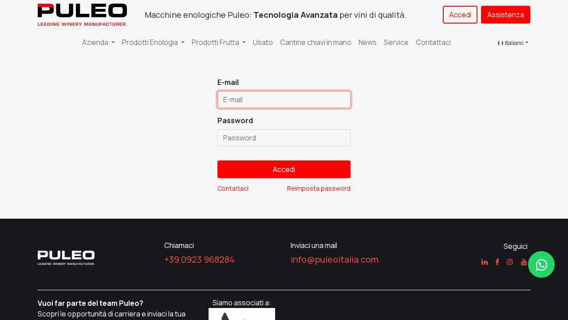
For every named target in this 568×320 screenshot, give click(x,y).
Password (235, 120)
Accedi (460, 15)
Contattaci (232, 188)
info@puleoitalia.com (335, 259)
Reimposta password (319, 188)
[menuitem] (262, 42)
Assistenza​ (505, 15)
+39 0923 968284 (199, 259)
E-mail (228, 82)
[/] (66, 257)
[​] (541, 264)
